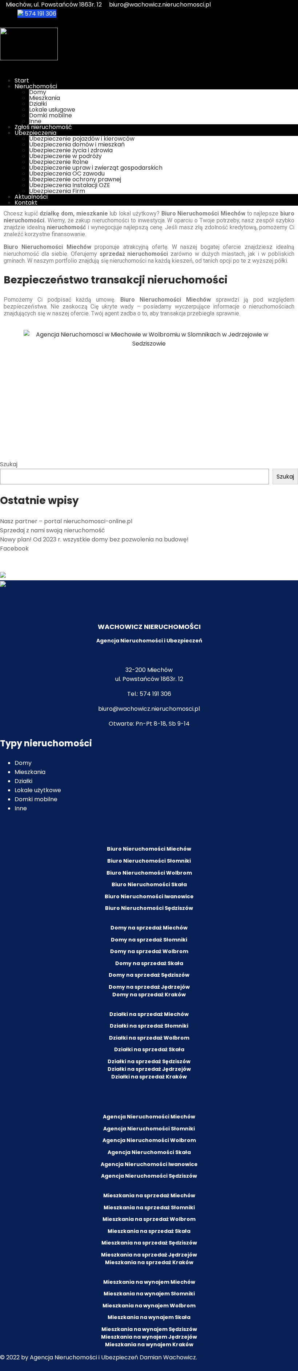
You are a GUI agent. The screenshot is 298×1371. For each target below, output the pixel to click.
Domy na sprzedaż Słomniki (149, 939)
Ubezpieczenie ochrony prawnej (75, 179)
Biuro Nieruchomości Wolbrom (149, 872)
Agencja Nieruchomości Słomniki (149, 1128)
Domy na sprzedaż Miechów (149, 927)
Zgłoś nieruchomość (43, 127)
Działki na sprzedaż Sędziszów (149, 1061)
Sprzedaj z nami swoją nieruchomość (52, 530)
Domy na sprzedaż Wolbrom (149, 951)
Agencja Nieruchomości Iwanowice (149, 1164)
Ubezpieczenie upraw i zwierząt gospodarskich (95, 168)
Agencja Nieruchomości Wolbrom (149, 1140)
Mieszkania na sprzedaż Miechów (149, 1195)
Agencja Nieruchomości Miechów (149, 1116)
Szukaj (8, 464)
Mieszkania (44, 98)
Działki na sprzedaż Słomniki (149, 1025)
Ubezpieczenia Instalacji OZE (69, 185)
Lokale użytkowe (38, 790)
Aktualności (31, 197)
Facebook (14, 548)
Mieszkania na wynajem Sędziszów (149, 1329)
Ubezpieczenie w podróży (65, 156)
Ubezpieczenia (35, 133)
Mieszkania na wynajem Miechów (149, 1282)
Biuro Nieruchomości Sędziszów (149, 908)
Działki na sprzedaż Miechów (149, 1014)
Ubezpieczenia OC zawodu (67, 173)
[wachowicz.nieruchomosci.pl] (29, 58)
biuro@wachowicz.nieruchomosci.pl (160, 4)
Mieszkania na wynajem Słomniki (149, 1293)
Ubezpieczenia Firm (57, 191)
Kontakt (26, 202)
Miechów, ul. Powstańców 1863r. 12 (53, 4)
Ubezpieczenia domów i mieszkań (77, 144)
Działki (38, 104)
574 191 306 (39, 13)
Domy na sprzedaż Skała (149, 963)
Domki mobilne (50, 115)
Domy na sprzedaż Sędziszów (149, 975)
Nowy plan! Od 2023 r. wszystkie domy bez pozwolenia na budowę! (94, 539)
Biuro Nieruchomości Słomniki (149, 860)
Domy (37, 92)
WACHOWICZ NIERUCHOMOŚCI (149, 626)
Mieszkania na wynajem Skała (149, 1317)
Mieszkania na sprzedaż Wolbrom (149, 1219)
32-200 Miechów (149, 670)
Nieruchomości (36, 86)
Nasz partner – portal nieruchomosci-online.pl (66, 521)
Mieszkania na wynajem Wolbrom (149, 1305)
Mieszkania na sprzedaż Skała (149, 1231)
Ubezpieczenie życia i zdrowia (71, 150)
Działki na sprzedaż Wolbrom (149, 1037)
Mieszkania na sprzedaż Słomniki (149, 1207)
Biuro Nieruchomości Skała (149, 884)
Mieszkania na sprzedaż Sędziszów (149, 1242)
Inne (35, 121)
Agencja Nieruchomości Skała (149, 1152)
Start (22, 80)
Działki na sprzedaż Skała (149, 1049)
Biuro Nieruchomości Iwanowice (149, 896)
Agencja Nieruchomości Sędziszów (149, 1176)
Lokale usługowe (52, 109)
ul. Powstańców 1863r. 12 (149, 679)
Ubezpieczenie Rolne (58, 162)
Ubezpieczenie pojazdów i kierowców (81, 138)
